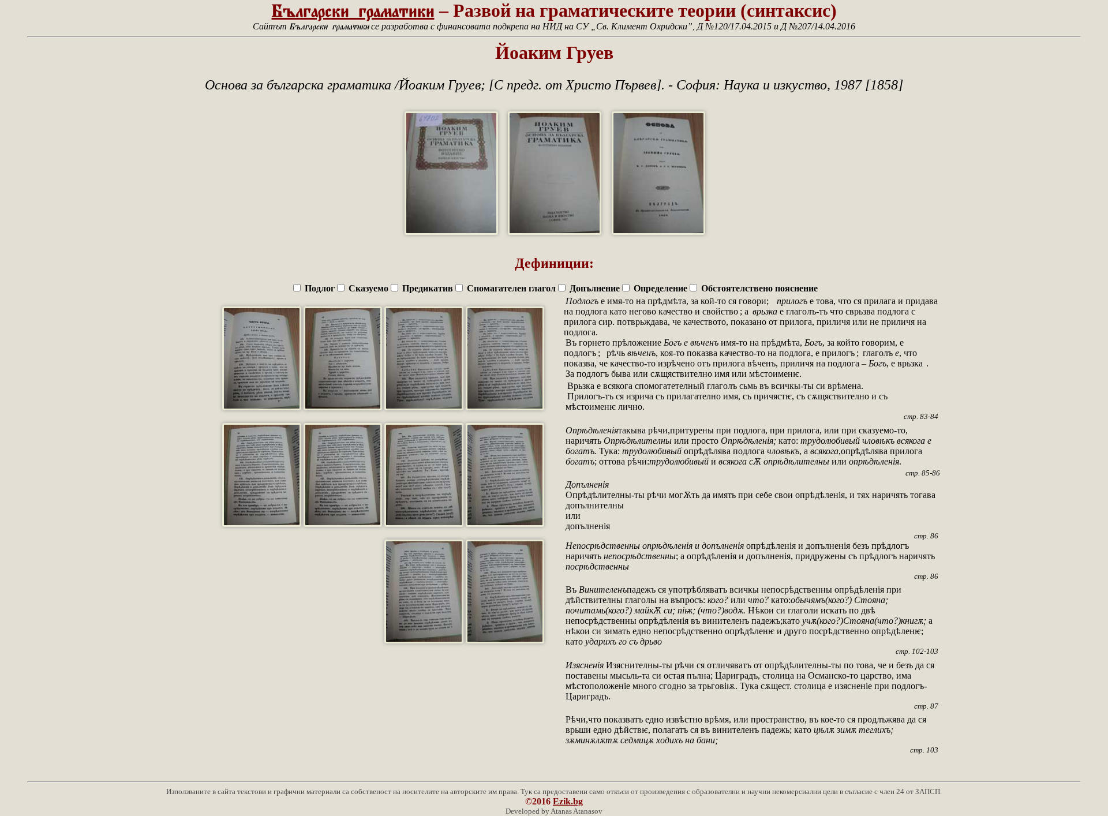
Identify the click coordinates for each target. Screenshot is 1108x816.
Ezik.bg (568, 801)
